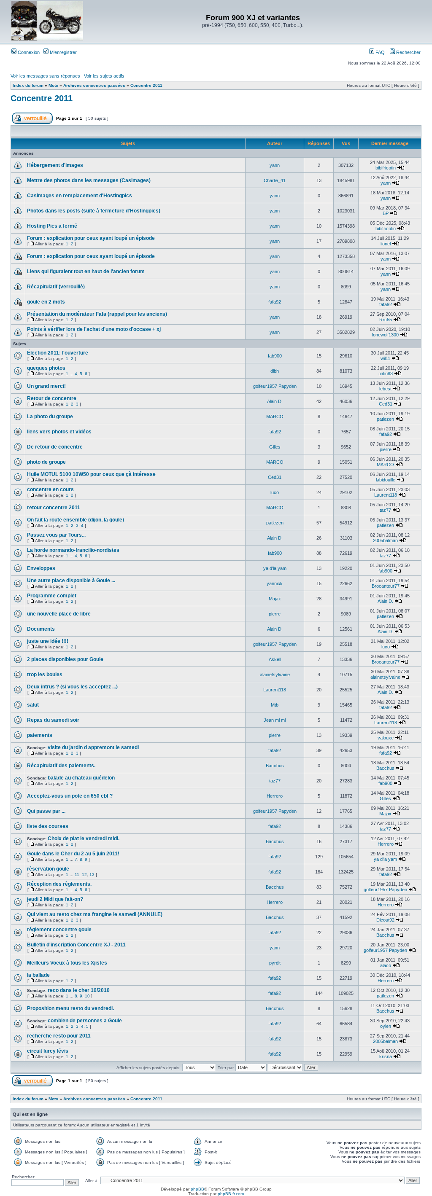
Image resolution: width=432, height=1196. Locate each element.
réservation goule (48, 869)
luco (274, 492)
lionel (386, 243)
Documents (41, 629)
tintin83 (385, 373)
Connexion (28, 52)
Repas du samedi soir (53, 720)
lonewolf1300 (385, 334)
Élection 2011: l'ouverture (57, 353)
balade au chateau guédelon (81, 778)
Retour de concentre (51, 398)
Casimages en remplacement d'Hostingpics (79, 196)
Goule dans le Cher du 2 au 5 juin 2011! (73, 854)
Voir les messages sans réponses (45, 75)
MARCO (275, 416)
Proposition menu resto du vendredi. (70, 1008)
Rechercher (408, 52)
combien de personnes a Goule (85, 1021)
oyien (385, 1026)
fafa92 (274, 301)
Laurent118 (385, 494)
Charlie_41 (275, 180)
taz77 (385, 510)
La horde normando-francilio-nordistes (73, 550)
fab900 (275, 355)
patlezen (385, 419)
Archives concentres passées (94, 85)
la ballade (38, 975)
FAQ (379, 52)
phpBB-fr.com (231, 1193)
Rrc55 (385, 319)
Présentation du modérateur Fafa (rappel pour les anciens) (97, 314)
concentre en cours (50, 489)
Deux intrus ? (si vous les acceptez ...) (72, 687)
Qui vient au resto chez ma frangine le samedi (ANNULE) (94, 914)
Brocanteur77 (386, 586)
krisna (385, 1056)
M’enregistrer (63, 52)
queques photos (46, 368)
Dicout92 (385, 919)
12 (84, 874)
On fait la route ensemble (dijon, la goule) (75, 520)
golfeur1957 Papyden (275, 386)
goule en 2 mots (46, 302)
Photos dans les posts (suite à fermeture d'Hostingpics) (93, 211)
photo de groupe (46, 462)
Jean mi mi (275, 720)
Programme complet (51, 596)
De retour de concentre (55, 447)
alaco (385, 965)
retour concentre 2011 (53, 508)
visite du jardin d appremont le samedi (93, 747)
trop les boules (44, 674)
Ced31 (385, 403)
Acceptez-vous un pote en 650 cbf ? (70, 796)
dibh (274, 371)
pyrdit (275, 962)
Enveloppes (41, 568)
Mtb (274, 704)
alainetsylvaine (275, 674)
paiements (39, 735)
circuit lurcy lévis (47, 1051)
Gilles (275, 446)
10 (87, 996)
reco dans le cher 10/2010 (79, 990)
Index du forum (28, 85)
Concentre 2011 (146, 85)
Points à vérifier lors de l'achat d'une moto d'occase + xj (94, 329)
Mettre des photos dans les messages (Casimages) (89, 180)
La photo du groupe (50, 416)
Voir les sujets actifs (104, 75)
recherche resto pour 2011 (59, 1036)
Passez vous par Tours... (56, 535)
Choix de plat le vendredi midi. (83, 838)
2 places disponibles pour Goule (65, 659)
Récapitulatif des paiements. (61, 766)
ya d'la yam (274, 568)
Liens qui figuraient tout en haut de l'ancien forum (86, 271)
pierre (386, 449)
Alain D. (275, 401)
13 (91, 874)
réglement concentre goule (59, 930)
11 (77, 874)
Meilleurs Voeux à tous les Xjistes (67, 963)
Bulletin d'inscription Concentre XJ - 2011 (76, 945)
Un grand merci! (46, 386)
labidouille (385, 479)
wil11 (385, 358)
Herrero (275, 795)
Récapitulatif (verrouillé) (56, 287)
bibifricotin (385, 167)
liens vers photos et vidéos (59, 432)
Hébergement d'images (55, 165)
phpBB (197, 1189)
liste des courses (47, 826)
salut (33, 705)
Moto (53, 85)
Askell (275, 659)
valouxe (386, 737)
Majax (275, 598)
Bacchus (275, 765)
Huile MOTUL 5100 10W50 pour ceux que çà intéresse (91, 474)
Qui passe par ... (46, 811)
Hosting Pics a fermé (52, 226)
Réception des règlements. (59, 884)
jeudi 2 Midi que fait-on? (55, 899)
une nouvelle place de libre (59, 614)
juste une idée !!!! (47, 641)
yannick (275, 583)
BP (386, 213)
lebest (385, 388)
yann (275, 165)
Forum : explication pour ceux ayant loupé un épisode (91, 238)
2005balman (385, 540)
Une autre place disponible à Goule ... (71, 580)
